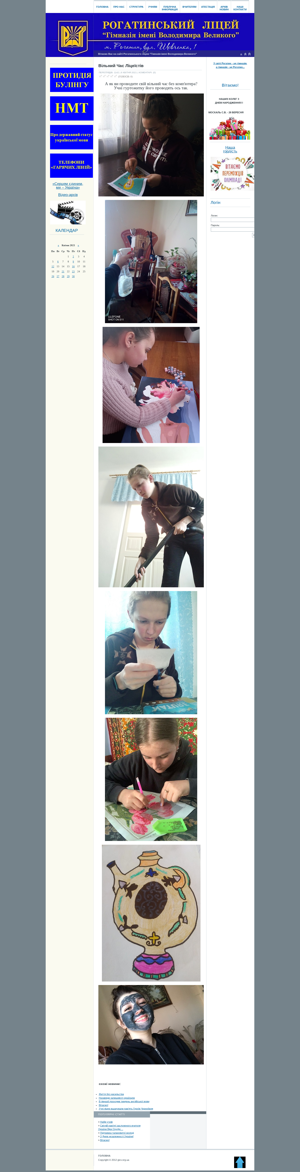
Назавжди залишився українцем (117, 1098)
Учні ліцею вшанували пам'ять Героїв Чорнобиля (126, 1108)
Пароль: (215, 225)
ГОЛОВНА (104, 1155)
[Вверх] (242, 1167)
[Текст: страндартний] (245, 54)
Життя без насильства (111, 1094)
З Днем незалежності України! (117, 1136)
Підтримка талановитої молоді (117, 1133)
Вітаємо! (103, 1105)
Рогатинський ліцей (69, 5)
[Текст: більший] (249, 54)
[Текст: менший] (241, 54)
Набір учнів (106, 1122)
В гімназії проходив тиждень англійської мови (124, 1101)
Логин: (214, 215)
